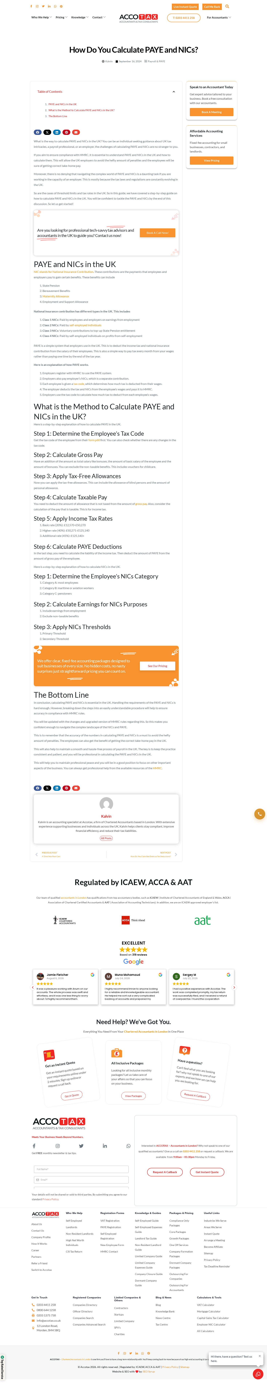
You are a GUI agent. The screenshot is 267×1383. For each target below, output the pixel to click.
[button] (226, 6)
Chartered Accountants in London (76, 1359)
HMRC (157, 768)
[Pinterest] (62, 6)
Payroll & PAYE (156, 61)
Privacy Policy (50, 1199)
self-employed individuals (85, 325)
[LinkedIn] (50, 6)
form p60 (94, 440)
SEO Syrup (149, 1371)
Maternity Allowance (56, 296)
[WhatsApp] (56, 6)
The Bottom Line (57, 116)
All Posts (106, 838)
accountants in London (73, 897)
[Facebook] (32, 6)
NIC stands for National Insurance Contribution (63, 271)
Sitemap (184, 1366)
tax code (79, 383)
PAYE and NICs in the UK (62, 104)
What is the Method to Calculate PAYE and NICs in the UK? (81, 110)
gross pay (141, 503)
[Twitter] (44, 6)
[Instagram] (38, 6)
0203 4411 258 (191, 1151)
